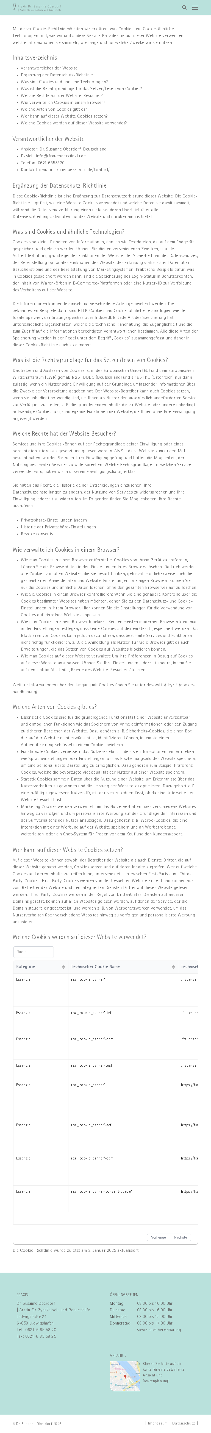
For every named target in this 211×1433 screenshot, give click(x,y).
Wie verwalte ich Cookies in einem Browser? (63, 103)
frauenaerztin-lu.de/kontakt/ (82, 170)
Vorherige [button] (158, 1237)
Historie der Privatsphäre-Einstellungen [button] (58, 527)
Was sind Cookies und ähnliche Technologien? (64, 82)
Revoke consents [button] (37, 534)
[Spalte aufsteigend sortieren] (63, 967)
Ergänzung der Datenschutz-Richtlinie (57, 75)
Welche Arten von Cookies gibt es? (54, 109)
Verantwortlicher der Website (49, 68)
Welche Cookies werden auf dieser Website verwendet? (74, 123)
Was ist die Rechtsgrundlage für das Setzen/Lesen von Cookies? (81, 89)
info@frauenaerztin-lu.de (61, 156)
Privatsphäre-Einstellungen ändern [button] (54, 520)
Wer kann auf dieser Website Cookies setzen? (64, 116)
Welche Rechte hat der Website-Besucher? (62, 96)
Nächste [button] (180, 1237)
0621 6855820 (51, 163)
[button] (195, 7)
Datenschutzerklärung (123, 196)
